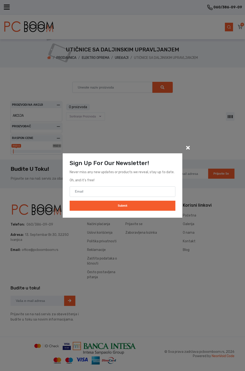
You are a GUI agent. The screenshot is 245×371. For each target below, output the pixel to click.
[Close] (187, 147)
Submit (122, 205)
